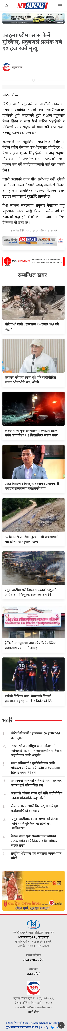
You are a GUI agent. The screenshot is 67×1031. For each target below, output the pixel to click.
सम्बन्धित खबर (32, 275)
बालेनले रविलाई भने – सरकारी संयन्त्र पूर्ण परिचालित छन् (37, 782)
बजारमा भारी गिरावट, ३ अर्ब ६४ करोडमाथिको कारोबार (34, 808)
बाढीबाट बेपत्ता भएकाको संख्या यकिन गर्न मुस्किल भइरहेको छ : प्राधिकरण (35, 823)
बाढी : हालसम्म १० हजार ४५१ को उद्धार (36, 735)
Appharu (55, 1027)
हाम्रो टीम (33, 1012)
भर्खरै (7, 720)
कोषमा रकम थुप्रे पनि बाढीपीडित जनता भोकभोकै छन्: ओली (36, 795)
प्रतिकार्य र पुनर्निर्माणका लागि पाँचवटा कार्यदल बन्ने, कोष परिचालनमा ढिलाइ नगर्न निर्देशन (35, 768)
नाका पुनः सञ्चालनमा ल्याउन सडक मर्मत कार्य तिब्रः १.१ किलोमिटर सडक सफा (34, 841)
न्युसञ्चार (17, 67)
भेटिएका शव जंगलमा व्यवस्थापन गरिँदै (36, 855)
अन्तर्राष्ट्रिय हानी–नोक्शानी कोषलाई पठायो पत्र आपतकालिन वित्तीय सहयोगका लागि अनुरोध (36, 750)
